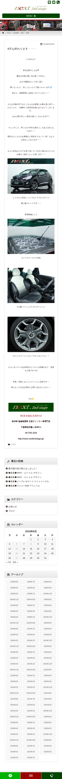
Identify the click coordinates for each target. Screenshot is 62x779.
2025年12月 (47, 593)
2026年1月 (31, 593)
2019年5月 (14, 752)
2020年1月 (31, 734)
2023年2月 (14, 664)
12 (9, 549)
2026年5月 (14, 588)
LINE (10, 775)
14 (24, 549)
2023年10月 (31, 646)
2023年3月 (48, 658)
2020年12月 (47, 711)
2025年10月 (31, 599)
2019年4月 (31, 752)
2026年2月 (14, 593)
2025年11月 (14, 599)
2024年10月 (31, 623)
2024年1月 (31, 640)
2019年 (16, 33)
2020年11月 (14, 716)
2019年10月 (31, 740)
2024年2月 (14, 640)
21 (24, 553)
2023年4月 (31, 658)
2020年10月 (31, 716)
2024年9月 (48, 623)
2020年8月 (14, 722)
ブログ (9, 33)
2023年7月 (31, 652)
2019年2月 (14, 757)
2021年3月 (48, 705)
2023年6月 (48, 652)
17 (45, 549)
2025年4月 (31, 611)
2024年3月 (48, 634)
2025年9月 (48, 599)
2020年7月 (31, 722)
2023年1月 (31, 664)
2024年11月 (14, 623)
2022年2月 (14, 687)
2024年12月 (47, 617)
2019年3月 (48, 752)
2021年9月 (48, 693)
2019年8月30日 (48, 44)
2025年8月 (14, 605)
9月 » (15, 562)
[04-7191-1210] (58, 2)
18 (52, 549)
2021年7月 (31, 699)
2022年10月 (31, 670)
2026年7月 (31, 582)
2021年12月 (47, 687)
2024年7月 (31, 629)
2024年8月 (14, 629)
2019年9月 (48, 740)
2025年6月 (48, 605)
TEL (51, 775)
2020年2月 (14, 734)
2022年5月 (14, 681)
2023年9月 (48, 646)
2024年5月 (14, 634)
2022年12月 (47, 664)
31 (45, 558)
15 (31, 549)
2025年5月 (14, 611)
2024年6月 (48, 629)
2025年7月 (31, 605)
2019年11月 (14, 740)
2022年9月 (48, 670)
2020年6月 (48, 722)
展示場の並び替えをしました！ (23, 468)
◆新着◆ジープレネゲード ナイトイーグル (28, 481)
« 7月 (8, 562)
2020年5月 (14, 728)
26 (9, 558)
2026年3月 (48, 588)
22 (31, 553)
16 (38, 549)
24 (45, 553)
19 (9, 553)
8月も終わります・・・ (22, 48)
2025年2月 (14, 617)
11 (52, 544)
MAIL (31, 775)
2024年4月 (31, 634)
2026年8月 (14, 582)
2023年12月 (47, 640)
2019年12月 (47, 734)
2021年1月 (31, 711)
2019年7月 (31, 746)
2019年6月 (48, 746)
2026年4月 (31, 588)
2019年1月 (31, 757)
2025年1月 (31, 617)
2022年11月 (14, 670)
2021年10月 (31, 693)
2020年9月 (48, 716)
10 (45, 544)
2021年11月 (14, 693)
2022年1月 (31, 687)
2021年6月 (48, 699)
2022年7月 (31, 675)
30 (38, 558)
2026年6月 (48, 582)
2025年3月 (48, 611)
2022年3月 (48, 681)
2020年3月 (48, 728)
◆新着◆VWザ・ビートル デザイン (25, 473)
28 (24, 558)
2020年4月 (31, 728)
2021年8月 (14, 699)
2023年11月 (14, 646)
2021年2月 (14, 711)
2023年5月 (14, 658)
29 (31, 558)
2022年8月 (14, 675)
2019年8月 (14, 746)
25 (52, 553)
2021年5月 (14, 705)
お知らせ (12, 506)
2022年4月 (31, 681)
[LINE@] (49, 2)
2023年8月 (14, 652)
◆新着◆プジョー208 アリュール (24, 486)
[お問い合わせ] (53, 2)
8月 (22, 33)
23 (38, 553)
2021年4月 (31, 705)
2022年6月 (48, 675)
